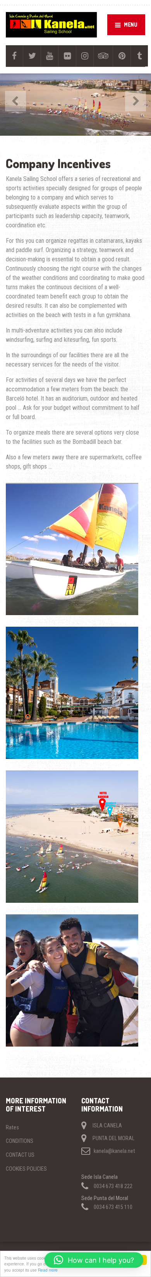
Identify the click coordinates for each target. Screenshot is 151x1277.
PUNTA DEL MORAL (113, 1138)
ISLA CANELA (107, 1125)
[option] (75, 104)
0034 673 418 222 (113, 1186)
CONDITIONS (19, 1141)
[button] (94, 1260)
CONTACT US (20, 1155)
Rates (12, 1127)
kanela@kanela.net (114, 1151)
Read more (48, 1270)
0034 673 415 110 (113, 1207)
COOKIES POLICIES (26, 1169)
